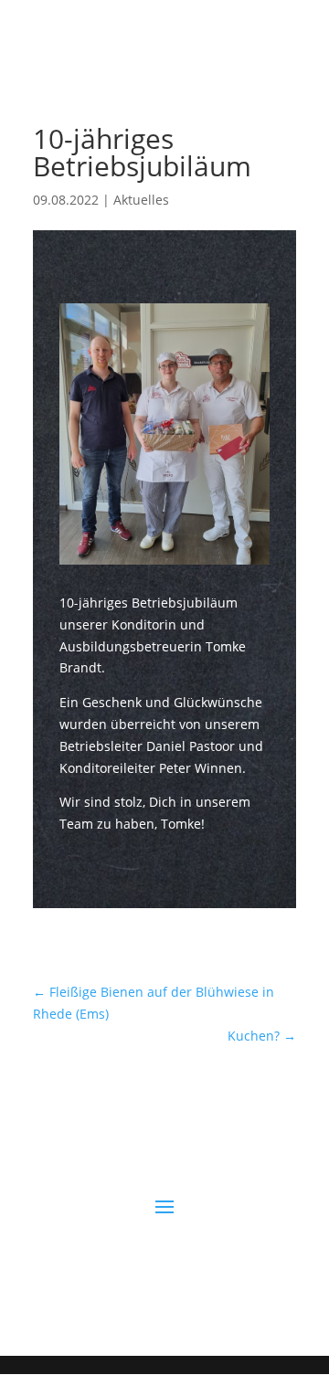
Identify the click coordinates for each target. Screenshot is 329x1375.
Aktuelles (141, 199)
